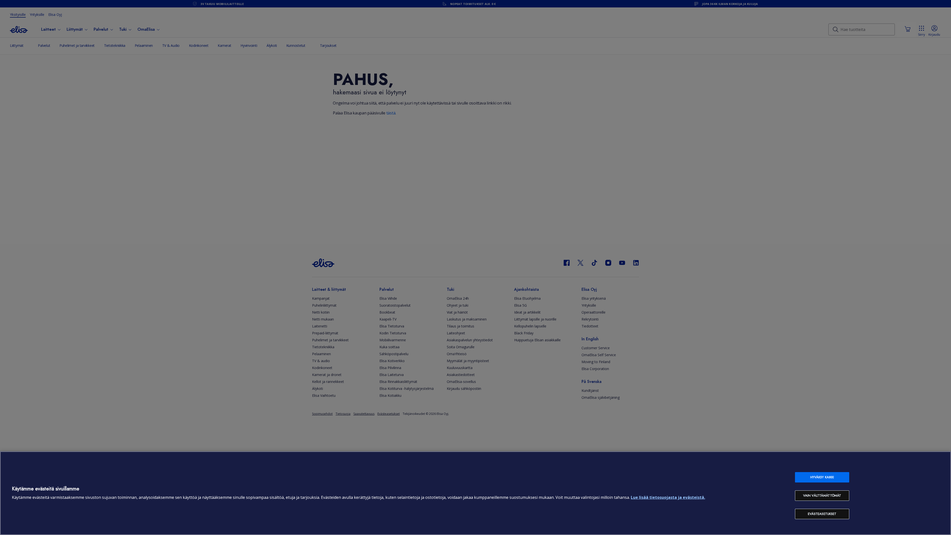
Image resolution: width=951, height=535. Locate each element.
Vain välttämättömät (822, 495)
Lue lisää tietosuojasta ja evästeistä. (668, 497)
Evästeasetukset (822, 513)
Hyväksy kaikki (822, 477)
